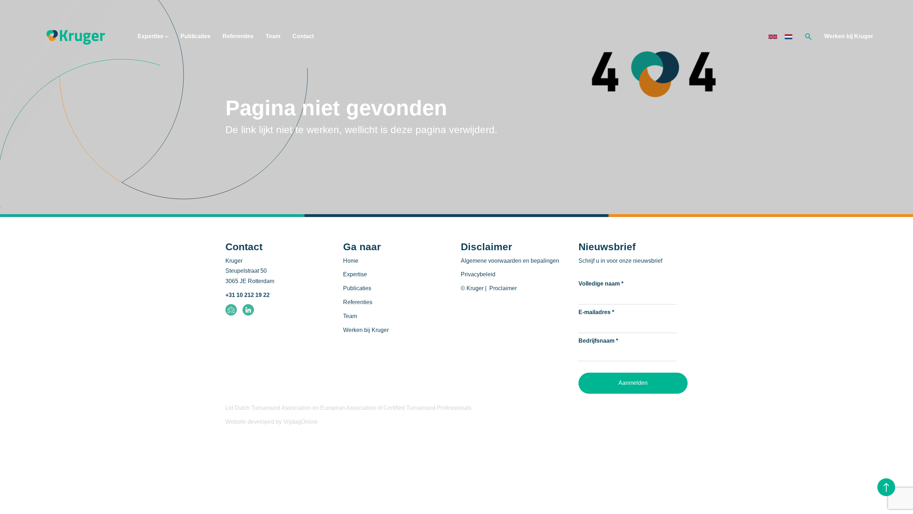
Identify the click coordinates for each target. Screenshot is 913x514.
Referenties (238, 36)
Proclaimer (503, 288)
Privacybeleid (478, 274)
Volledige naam (600, 284)
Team (273, 36)
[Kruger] (75, 36)
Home (350, 261)
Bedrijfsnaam (598, 341)
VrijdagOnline (300, 422)
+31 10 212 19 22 (247, 295)
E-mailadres (596, 312)
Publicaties (195, 36)
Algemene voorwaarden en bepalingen (510, 261)
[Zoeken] (808, 36)
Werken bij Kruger (848, 36)
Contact (303, 36)
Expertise (151, 36)
